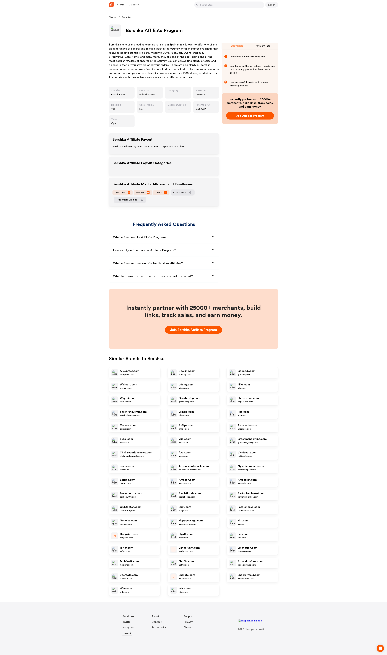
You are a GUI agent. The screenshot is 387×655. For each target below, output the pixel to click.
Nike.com (244, 384)
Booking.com (187, 371)
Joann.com (127, 466)
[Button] (197, 5)
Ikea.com (243, 534)
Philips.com (186, 425)
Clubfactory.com (130, 507)
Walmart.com (128, 384)
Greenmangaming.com (252, 439)
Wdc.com (126, 588)
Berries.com (127, 479)
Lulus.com (126, 439)
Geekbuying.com (189, 398)
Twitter (127, 622)
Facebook (128, 616)
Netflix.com (186, 561)
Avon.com (185, 452)
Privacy (188, 622)
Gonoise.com (128, 520)
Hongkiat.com (129, 534)
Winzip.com (186, 411)
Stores (112, 17)
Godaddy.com (246, 371)
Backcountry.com (131, 493)
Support (189, 616)
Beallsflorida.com (190, 493)
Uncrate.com (187, 575)
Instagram (128, 627)
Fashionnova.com (249, 507)
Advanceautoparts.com (194, 466)
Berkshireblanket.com (251, 493)
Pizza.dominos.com (250, 561)
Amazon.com (187, 479)
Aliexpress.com (129, 371)
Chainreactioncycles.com (136, 452)
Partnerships (159, 627)
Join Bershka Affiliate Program (193, 330)
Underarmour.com (249, 575)
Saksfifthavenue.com (133, 411)
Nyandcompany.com (251, 466)
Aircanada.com (247, 425)
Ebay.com (185, 507)
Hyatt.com (186, 534)
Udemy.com (186, 384)
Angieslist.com (247, 479)
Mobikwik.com (129, 561)
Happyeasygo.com (191, 520)
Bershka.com (118, 94)
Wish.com (185, 588)
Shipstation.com (248, 398)
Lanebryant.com (189, 547)
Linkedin (127, 633)
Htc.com (243, 411)
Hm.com (243, 520)
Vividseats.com (247, 452)
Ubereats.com (129, 575)
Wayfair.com (128, 398)
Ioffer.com (126, 547)
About (155, 616)
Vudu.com (185, 439)
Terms (187, 627)
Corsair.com (128, 425)
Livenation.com (247, 547)
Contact (157, 622)
